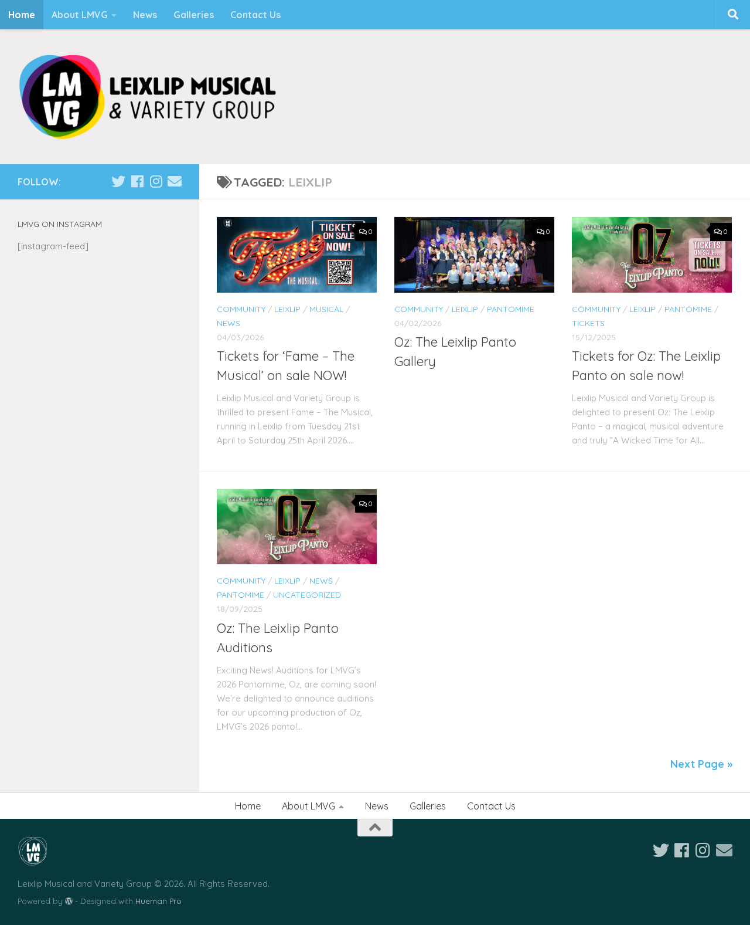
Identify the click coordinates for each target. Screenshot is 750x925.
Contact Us (255, 15)
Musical (326, 309)
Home (21, 15)
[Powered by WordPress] (69, 901)
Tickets (588, 323)
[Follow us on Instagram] (156, 181)
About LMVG (80, 15)
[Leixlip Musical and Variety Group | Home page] (147, 97)
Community (241, 309)
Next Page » (701, 764)
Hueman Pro (158, 901)
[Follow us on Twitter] (118, 181)
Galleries (193, 15)
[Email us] (175, 181)
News (145, 15)
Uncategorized (307, 594)
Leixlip (287, 309)
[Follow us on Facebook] (137, 181)
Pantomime (510, 309)
